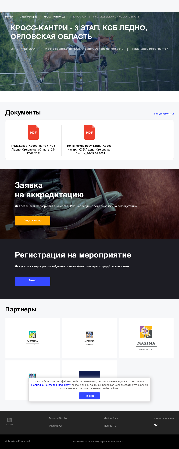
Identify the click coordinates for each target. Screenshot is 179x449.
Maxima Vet (55, 426)
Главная (9, 17)
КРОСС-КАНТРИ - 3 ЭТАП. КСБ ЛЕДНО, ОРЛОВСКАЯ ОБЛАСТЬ (106, 17)
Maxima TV (110, 426)
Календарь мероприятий (150, 49)
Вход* (32, 281)
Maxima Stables (58, 418)
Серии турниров (28, 17)
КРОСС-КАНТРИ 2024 (55, 17)
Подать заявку (33, 220)
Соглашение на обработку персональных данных (97, 442)
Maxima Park (111, 418)
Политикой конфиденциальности (51, 384)
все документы (164, 114)
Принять (89, 395)
